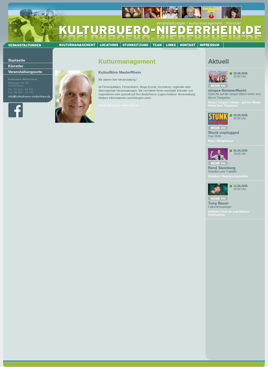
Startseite (16, 60)
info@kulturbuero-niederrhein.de (118, 105)
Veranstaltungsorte (25, 72)
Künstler (15, 66)
